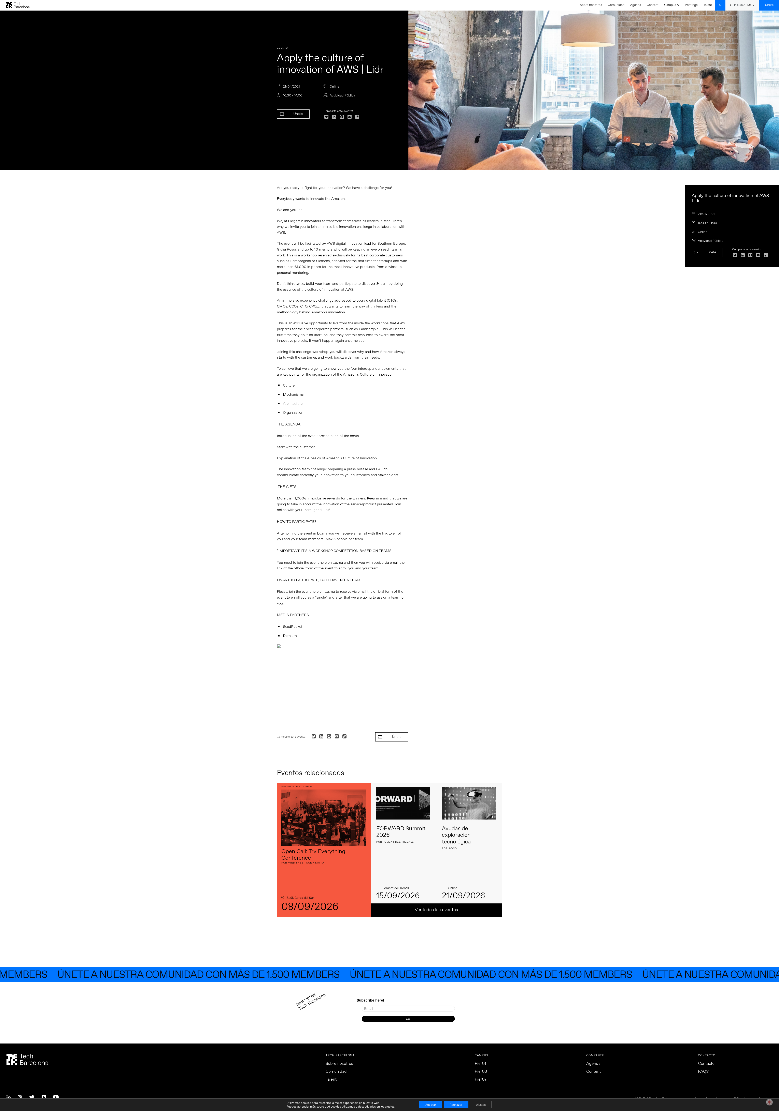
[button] (750, 5)
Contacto (706, 1063)
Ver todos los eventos (436, 910)
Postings (691, 5)
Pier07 (481, 1079)
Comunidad (616, 5)
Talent (707, 5)
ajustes (389, 1106)
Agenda (635, 5)
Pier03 (481, 1071)
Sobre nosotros (591, 5)
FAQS (703, 1071)
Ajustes (481, 1104)
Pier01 (480, 1063)
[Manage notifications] (769, 1102)
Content (652, 5)
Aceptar (430, 1104)
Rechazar (456, 1104)
